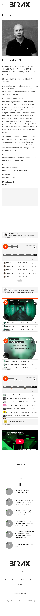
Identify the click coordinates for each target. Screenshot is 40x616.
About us (15, 580)
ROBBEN (5, 185)
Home (7, 580)
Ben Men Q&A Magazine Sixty (24, 545)
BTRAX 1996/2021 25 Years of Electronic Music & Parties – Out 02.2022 (24, 513)
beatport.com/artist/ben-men (14, 170)
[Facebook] (18, 572)
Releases (31, 580)
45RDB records (8, 178)
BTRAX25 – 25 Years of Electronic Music (23, 492)
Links (20, 584)
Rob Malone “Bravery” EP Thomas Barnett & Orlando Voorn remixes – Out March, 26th (24, 534)
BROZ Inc (6, 175)
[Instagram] (22, 572)
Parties (23, 580)
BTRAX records (8, 182)
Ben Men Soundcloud (10, 168)
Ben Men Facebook (10, 165)
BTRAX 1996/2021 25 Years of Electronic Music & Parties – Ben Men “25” (24, 502)
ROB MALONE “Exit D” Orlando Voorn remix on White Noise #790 (24, 523)
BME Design (31, 601)
